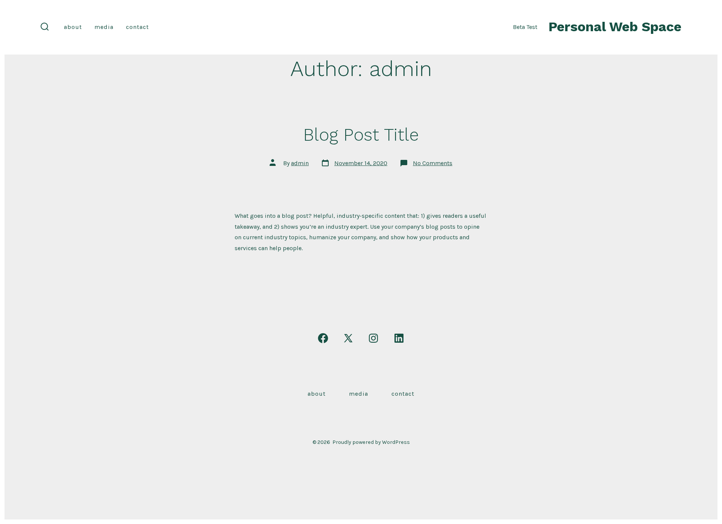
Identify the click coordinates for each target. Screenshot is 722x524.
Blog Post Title (361, 135)
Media (104, 26)
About (73, 26)
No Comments (432, 163)
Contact (137, 26)
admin (300, 163)
